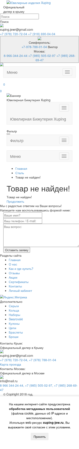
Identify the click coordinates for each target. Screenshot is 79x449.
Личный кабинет (20, 290)
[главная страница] (28, 2)
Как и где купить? (21, 268)
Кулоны (14, 323)
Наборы (14, 314)
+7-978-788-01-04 (34, 47)
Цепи (12, 328)
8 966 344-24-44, (12, 385)
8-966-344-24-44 (15, 55)
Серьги (14, 306)
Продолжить (15, 201)
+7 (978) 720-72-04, (14, 360)
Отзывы (14, 273)
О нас (13, 264)
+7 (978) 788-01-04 (42, 360)
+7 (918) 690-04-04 (41, 34)
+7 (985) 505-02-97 (42, 55)
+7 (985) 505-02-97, (39, 385)
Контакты (15, 286)
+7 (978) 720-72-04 (14, 34)
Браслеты (16, 332)
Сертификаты (19, 281)
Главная (15, 260)
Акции (13, 277)
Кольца (14, 310)
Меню (12, 72)
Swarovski (16, 319)
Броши (13, 336)
